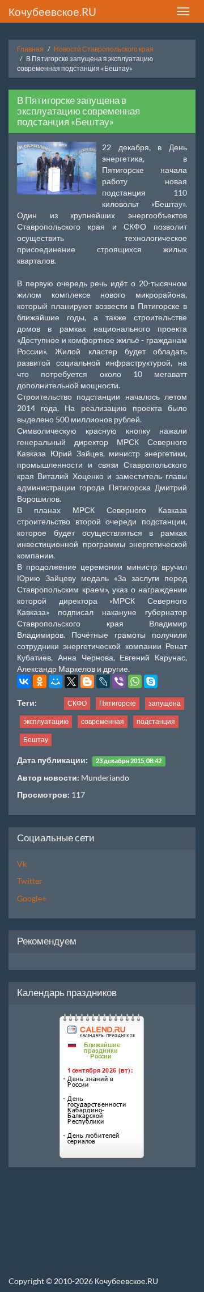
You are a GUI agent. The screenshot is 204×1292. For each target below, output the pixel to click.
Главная (30, 49)
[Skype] (151, 681)
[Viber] (119, 681)
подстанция (156, 721)
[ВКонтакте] (24, 681)
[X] (71, 681)
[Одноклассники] (39, 681)
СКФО (77, 703)
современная (102, 721)
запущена (164, 703)
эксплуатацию (46, 721)
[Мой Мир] (55, 681)
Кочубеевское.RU (52, 11)
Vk (22, 864)
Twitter (29, 881)
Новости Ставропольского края (104, 49)
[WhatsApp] (135, 681)
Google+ (31, 898)
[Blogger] (87, 681)
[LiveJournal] (103, 681)
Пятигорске (117, 703)
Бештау (35, 739)
